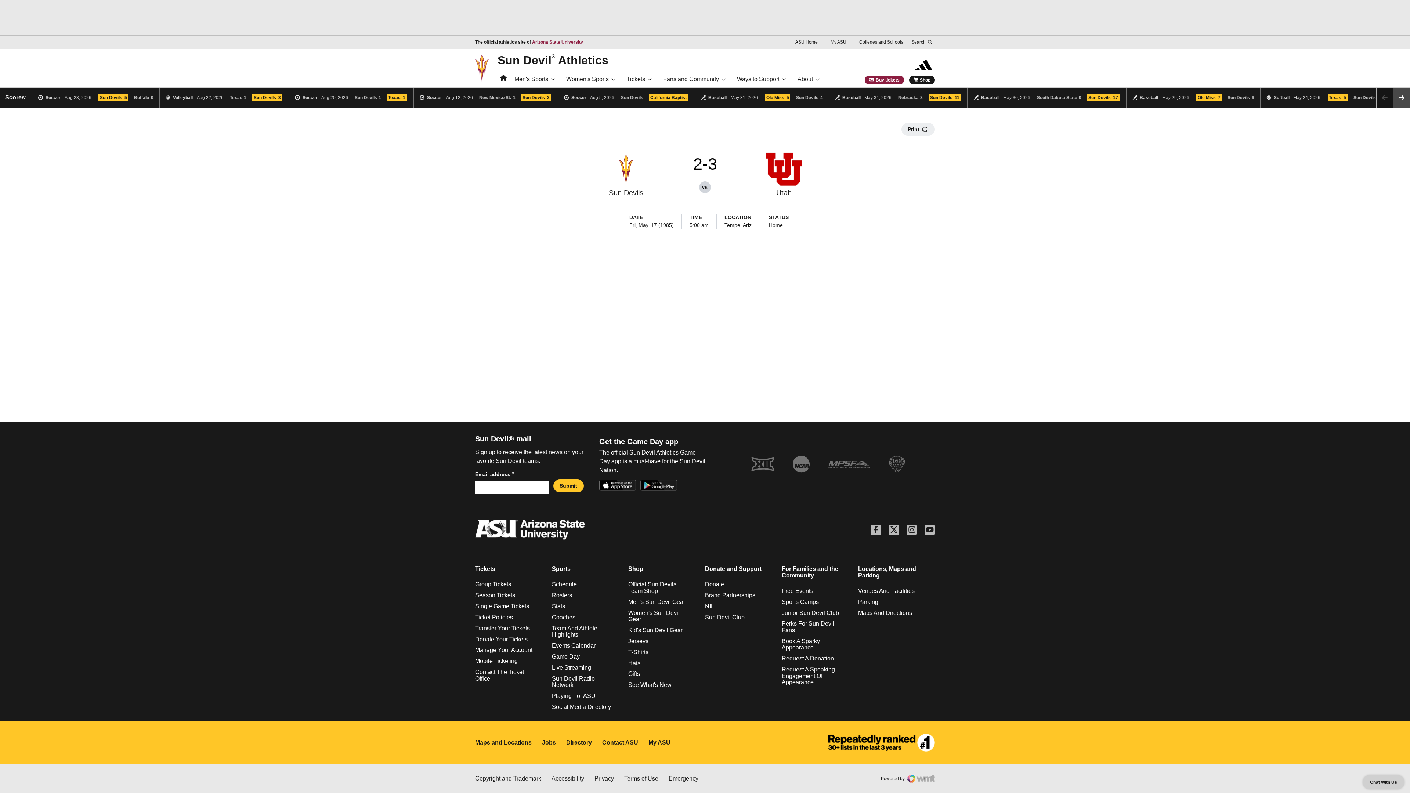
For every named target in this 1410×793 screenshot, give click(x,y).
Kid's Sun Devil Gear (655, 630)
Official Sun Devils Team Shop (652, 587)
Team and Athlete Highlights (574, 631)
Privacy (604, 778)
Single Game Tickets (502, 606)
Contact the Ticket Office (499, 675)
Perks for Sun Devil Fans (808, 626)
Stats (558, 606)
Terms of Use (641, 778)
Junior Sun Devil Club (810, 613)
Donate (714, 584)
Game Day (566, 656)
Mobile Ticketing (496, 661)
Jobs (549, 742)
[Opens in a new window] (881, 743)
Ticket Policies (494, 617)
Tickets (636, 79)
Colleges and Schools (881, 42)
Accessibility (568, 778)
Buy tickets (888, 80)
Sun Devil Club (725, 617)
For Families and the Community (810, 572)
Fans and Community (691, 79)
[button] (1401, 98)
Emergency (683, 778)
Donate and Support (733, 569)
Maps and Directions (885, 613)
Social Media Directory (581, 707)
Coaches (563, 617)
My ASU (838, 42)
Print (913, 129)
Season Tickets (495, 595)
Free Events (797, 591)
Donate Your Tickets (501, 639)
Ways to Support (758, 79)
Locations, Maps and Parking (887, 572)
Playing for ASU (574, 696)
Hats (634, 663)
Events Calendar (574, 645)
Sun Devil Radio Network (573, 682)
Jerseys (638, 641)
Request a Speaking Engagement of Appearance (808, 675)
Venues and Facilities (886, 591)
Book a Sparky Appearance (801, 644)
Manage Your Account (503, 650)
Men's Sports (531, 79)
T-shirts (638, 652)
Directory (579, 742)
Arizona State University (557, 42)
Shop (925, 80)
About (805, 79)
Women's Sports (587, 79)
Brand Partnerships (730, 595)
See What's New (650, 685)
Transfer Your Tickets (502, 628)
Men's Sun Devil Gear (656, 602)
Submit (568, 486)
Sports (561, 569)
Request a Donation (808, 658)
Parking (868, 602)
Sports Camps (800, 602)
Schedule (564, 584)
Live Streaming (571, 668)
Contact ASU (620, 742)
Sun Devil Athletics (553, 60)
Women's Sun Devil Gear (654, 616)
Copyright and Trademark (508, 778)
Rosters (562, 595)
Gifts (634, 674)
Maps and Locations (503, 742)
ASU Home (806, 42)
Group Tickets (493, 584)
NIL (709, 606)
